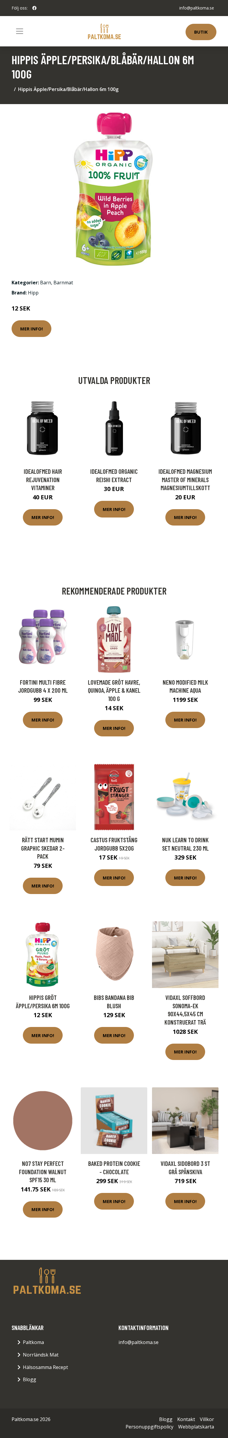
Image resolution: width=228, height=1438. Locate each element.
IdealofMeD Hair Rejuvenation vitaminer (43, 479)
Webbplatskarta (196, 1426)
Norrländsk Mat (40, 1354)
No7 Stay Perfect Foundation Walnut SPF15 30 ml (42, 1171)
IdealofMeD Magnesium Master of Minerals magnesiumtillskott (185, 479)
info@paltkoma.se (196, 8)
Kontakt (186, 1419)
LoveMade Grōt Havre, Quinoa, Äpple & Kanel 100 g (114, 690)
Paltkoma (33, 1342)
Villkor (207, 1419)
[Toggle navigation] (20, 31)
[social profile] (34, 8)
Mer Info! (31, 329)
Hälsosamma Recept (45, 1367)
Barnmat (63, 282)
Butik (201, 32)
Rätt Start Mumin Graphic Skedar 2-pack (43, 848)
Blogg (29, 1379)
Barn (45, 282)
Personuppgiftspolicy (149, 1426)
